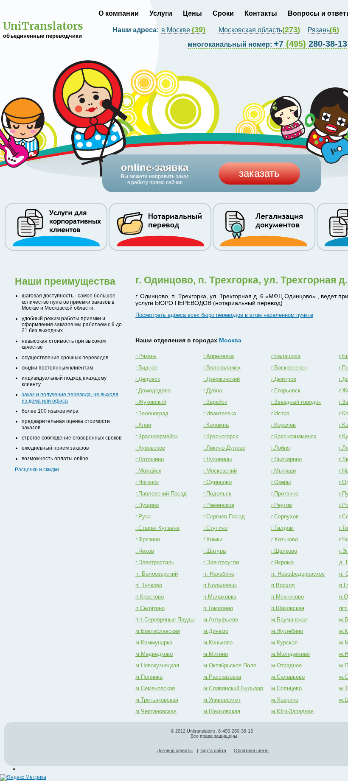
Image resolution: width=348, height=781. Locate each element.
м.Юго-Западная (292, 711)
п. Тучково (148, 585)
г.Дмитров (283, 379)
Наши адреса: (136, 30)
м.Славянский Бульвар (233, 688)
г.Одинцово (217, 482)
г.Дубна (212, 390)
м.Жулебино (287, 631)
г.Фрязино (147, 539)
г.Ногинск (147, 482)
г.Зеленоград (151, 413)
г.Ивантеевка (219, 413)
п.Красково (149, 596)
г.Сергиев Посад (224, 516)
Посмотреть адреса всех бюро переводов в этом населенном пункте (224, 315)
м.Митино (215, 654)
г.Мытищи (283, 470)
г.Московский (220, 470)
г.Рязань (146, 356)
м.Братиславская (157, 631)
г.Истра (280, 413)
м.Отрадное (286, 665)
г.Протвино (284, 493)
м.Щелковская (221, 711)
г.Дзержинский (221, 379)
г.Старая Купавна (157, 528)
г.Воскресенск (289, 367)
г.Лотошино (149, 459)
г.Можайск (148, 470)
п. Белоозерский (156, 574)
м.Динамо (215, 631)
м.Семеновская (155, 688)
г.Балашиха (285, 356)
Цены (192, 13)
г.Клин (143, 425)
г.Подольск (217, 493)
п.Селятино (150, 608)
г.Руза (143, 516)
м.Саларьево (288, 677)
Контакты (260, 13)
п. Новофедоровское (298, 574)
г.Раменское (218, 505)
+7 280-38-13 (267, 43)
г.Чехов (144, 551)
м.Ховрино (284, 700)
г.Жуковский (150, 402)
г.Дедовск (147, 379)
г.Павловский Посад (161, 493)
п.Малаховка (219, 596)
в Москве (183, 30)
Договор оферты (175, 750)
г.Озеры (281, 482)
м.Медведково (154, 654)
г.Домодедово (153, 390)
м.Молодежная (290, 654)
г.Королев (283, 425)
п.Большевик (220, 585)
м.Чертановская (156, 711)
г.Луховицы (217, 459)
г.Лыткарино (286, 459)
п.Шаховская (287, 608)
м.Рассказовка (222, 677)
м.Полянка (149, 677)
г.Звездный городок (296, 402)
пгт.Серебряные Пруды (164, 619)
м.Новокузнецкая (157, 665)
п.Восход (283, 585)
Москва (230, 340)
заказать (259, 173)
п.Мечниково (287, 596)
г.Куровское (150, 448)
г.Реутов (281, 505)
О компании (118, 13)
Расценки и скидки (37, 470)
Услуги (160, 13)
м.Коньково (218, 642)
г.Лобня (280, 448)
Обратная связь (251, 750)
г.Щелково (284, 551)
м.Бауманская (289, 619)
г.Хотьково (284, 539)
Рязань (323, 30)
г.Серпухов (285, 516)
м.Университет (222, 700)
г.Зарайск (215, 402)
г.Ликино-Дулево (224, 448)
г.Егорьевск (285, 390)
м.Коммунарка (153, 642)
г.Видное (146, 367)
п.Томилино (218, 608)
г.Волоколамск (222, 367)
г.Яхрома (282, 562)
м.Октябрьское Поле (229, 665)
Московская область (259, 30)
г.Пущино (147, 505)
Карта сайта (213, 750)
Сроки (223, 13)
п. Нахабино (218, 574)
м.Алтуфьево (220, 619)
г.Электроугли (221, 562)
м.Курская (284, 642)
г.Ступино (215, 528)
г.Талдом (282, 528)
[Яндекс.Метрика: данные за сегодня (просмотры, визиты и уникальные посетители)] (23, 777)
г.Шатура (214, 551)
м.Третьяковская (156, 700)
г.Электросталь (154, 562)
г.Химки (212, 539)
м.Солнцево (286, 688)
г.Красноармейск (156, 436)
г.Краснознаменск (293, 436)
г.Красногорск (220, 436)
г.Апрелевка (218, 356)
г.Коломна (216, 425)
